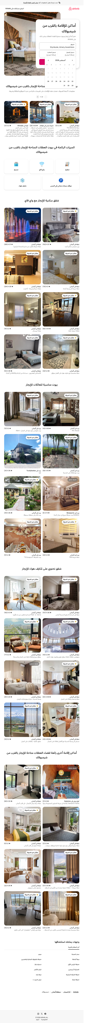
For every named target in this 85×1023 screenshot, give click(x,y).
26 (56, 81)
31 (64, 85)
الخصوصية (44, 1019)
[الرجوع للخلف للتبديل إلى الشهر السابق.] (72, 60)
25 (60, 81)
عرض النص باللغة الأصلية (30, 3)
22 (72, 81)
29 (72, 85)
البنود (37, 1019)
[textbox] (66, 55)
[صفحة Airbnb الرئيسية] (74, 8)
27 (52, 81)
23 (68, 81)
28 (48, 81)
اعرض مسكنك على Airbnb (14, 8)
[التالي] (37, 96)
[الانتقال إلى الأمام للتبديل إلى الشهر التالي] (48, 60)
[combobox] (57, 47)
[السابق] (45, 96)
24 (64, 81)
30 (68, 85)
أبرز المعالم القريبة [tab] (73, 947)
